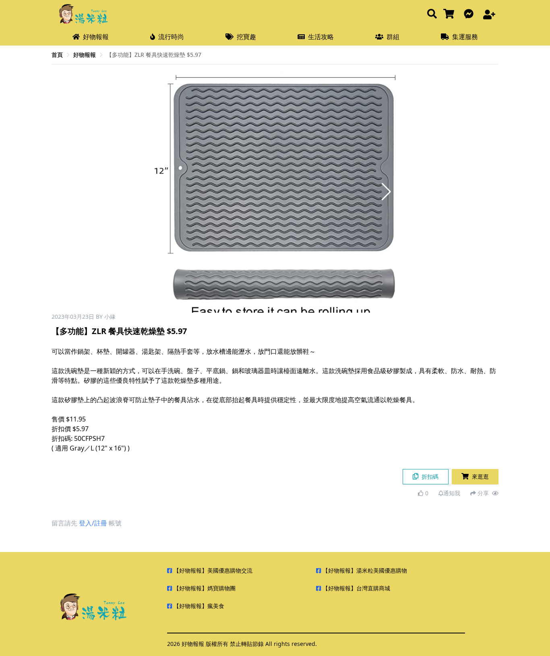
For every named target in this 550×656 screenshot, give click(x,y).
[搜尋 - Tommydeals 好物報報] (432, 14)
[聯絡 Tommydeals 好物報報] (470, 14)
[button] (386, 192)
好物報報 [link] (84, 54)
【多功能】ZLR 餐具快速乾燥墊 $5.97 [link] (153, 54)
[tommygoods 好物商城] (450, 14)
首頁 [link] (57, 54)
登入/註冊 (93, 523)
